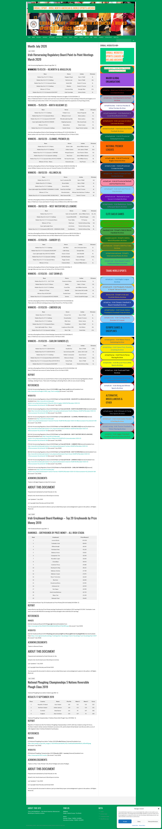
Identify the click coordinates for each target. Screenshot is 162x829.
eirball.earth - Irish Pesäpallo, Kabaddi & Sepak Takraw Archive (117, 288)
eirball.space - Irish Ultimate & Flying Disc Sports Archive (117, 412)
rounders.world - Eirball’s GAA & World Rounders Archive (117, 239)
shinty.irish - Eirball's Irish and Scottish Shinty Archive (117, 296)
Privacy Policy (142, 825)
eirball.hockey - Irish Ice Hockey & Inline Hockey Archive (117, 106)
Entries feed (103, 814)
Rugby (70, 37)
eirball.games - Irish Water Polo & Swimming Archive (117, 341)
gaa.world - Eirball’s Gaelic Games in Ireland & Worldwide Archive (117, 223)
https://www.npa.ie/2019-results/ (37, 755)
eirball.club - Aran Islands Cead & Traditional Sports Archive (117, 262)
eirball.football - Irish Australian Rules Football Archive (117, 130)
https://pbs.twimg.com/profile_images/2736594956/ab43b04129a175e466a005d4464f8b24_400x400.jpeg (59, 743)
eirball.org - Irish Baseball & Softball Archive (117, 99)
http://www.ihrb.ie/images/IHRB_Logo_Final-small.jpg (43, 391)
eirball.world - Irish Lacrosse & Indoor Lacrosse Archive (117, 122)
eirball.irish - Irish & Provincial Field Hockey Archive (117, 174)
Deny (138, 821)
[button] (158, 809)
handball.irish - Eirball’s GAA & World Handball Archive (117, 231)
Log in (102, 811)
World (95, 37)
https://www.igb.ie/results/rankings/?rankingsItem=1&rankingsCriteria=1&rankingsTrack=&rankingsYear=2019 (63, 636)
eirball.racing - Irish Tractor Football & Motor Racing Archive (117, 427)
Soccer (87, 37)
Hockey (81, 37)
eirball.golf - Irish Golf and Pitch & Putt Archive (117, 190)
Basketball (59, 37)
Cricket (76, 37)
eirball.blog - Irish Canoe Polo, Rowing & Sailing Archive (117, 348)
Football (38, 37)
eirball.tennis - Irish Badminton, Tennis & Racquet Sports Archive (117, 205)
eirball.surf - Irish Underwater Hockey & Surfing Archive (117, 420)
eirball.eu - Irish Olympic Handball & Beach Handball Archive (117, 303)
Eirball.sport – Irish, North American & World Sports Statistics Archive (83, 25)
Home (29, 37)
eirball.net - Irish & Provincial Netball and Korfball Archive (117, 182)
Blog (33, 37)
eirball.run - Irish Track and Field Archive (117, 371)
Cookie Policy (135, 825)
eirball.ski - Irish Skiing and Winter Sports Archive (117, 386)
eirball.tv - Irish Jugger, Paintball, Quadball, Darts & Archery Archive (117, 435)
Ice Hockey (52, 37)
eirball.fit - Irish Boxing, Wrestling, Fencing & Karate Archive (117, 379)
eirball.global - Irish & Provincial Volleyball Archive (117, 137)
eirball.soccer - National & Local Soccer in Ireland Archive (117, 197)
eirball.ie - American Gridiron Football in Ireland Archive (117, 91)
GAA (91, 37)
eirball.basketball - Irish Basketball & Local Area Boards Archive (117, 114)
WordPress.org (104, 819)
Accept (125, 821)
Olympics (101, 37)
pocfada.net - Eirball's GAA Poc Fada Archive (117, 247)
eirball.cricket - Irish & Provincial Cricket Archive (117, 167)
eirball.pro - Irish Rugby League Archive (117, 280)
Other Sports (108, 37)
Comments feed (104, 816)
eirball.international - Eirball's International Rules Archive (117, 254)
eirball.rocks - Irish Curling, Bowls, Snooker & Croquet (117, 319)
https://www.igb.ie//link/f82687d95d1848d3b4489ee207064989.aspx (48, 626)
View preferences (153, 821)
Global (65, 37)
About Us (116, 37)
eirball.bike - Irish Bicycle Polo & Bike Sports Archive (117, 364)
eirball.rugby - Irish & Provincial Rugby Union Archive (117, 159)
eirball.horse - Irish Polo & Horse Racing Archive (117, 356)
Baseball (45, 37)
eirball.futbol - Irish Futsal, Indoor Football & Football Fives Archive (117, 311)
